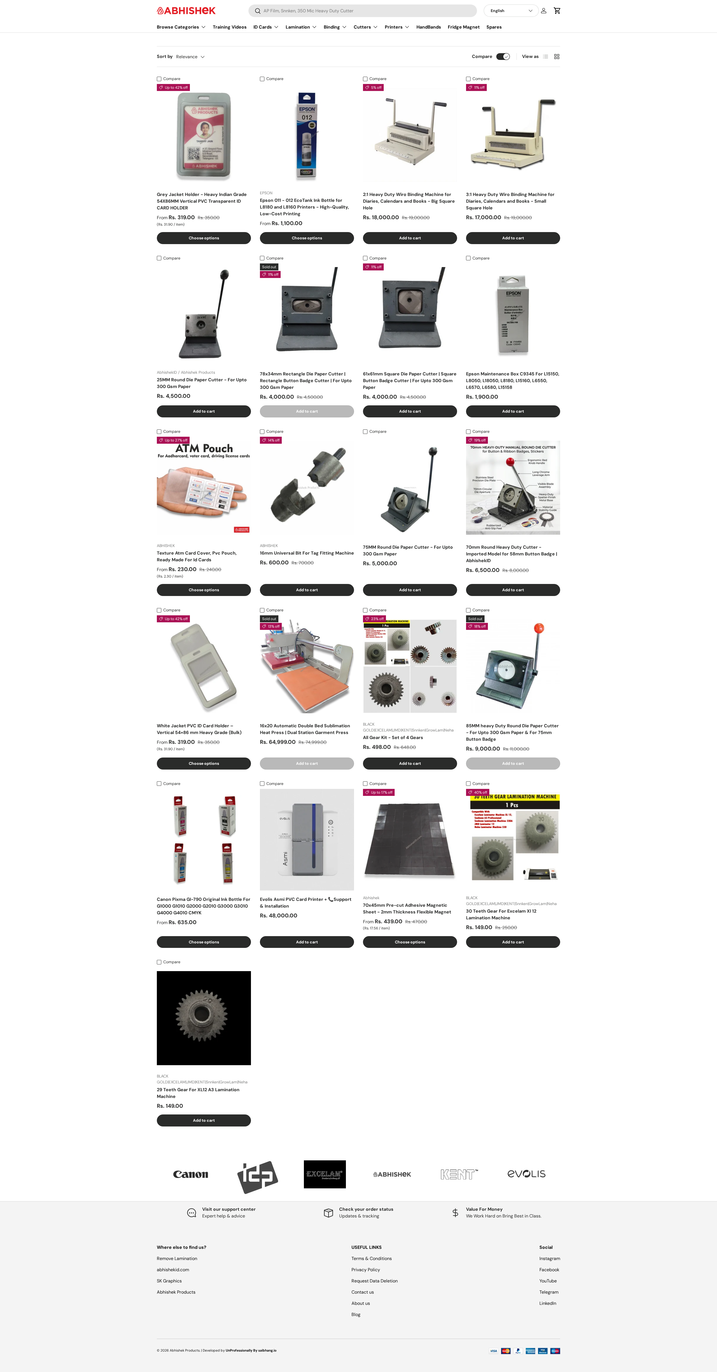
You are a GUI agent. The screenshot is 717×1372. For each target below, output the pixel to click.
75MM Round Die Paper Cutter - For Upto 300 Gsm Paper (408, 550)
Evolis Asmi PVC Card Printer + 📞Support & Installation (305, 902)
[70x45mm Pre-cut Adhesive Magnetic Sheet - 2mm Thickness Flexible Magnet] (410, 839)
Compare (482, 56)
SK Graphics (169, 1281)
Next (564, 1177)
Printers (394, 27)
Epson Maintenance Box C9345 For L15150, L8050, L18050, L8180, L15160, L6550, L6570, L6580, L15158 (512, 380)
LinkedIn (547, 1303)
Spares (494, 27)
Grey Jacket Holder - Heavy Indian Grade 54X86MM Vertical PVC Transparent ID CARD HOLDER (202, 201)
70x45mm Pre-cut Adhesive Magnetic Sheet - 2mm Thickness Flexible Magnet (407, 908)
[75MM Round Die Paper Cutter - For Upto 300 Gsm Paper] (410, 487)
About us (360, 1303)
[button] (557, 10)
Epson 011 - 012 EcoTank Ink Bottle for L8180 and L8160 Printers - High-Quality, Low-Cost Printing (304, 207)
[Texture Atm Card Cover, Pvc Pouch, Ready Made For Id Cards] (204, 487)
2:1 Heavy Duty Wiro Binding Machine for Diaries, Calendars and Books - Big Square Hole (409, 201)
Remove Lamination (177, 1258)
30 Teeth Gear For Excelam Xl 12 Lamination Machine (501, 914)
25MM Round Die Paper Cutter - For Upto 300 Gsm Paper (202, 383)
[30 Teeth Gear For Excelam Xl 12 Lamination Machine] (513, 839)
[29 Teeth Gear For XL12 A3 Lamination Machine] (204, 1018)
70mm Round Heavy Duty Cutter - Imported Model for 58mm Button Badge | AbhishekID (511, 554)
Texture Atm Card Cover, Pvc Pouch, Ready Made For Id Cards (197, 556)
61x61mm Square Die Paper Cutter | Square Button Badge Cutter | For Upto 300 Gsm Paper (410, 380)
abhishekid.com (173, 1270)
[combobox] (362, 10)
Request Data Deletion (374, 1281)
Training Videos (230, 27)
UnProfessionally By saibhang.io (251, 1350)
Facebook (549, 1270)
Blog (355, 1314)
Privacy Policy (365, 1270)
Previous (152, 1177)
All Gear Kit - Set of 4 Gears (393, 737)
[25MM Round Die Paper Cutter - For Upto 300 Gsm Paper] (204, 314)
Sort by (165, 56)
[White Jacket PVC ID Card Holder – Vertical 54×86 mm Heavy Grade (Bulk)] (204, 666)
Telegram (548, 1292)
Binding (332, 27)
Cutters (362, 27)
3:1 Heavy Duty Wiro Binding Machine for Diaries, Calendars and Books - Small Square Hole (510, 201)
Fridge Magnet (464, 27)
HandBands (428, 27)
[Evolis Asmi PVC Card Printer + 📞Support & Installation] (307, 839)
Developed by (214, 1350)
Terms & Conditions (371, 1258)
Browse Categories (178, 27)
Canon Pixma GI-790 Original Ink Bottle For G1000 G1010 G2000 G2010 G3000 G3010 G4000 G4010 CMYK (203, 906)
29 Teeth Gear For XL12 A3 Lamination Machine (198, 1093)
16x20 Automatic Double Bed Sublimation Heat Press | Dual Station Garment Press (305, 729)
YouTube (548, 1281)
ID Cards (262, 27)
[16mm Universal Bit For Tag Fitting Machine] (307, 487)
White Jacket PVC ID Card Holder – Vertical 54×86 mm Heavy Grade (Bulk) (199, 729)
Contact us (362, 1292)
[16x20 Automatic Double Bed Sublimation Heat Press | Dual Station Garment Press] (307, 666)
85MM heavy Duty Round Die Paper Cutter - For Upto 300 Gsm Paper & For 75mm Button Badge (512, 732)
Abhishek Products (176, 1292)
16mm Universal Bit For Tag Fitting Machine (307, 553)
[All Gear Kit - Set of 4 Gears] (410, 666)
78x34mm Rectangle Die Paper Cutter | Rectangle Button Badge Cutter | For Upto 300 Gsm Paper (306, 380)
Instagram (549, 1258)
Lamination (298, 27)
